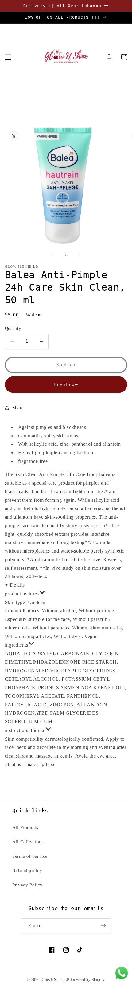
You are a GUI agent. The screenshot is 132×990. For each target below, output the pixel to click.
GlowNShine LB (56, 979)
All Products (25, 827)
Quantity (13, 328)
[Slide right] (80, 255)
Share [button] (18, 407)
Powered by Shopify (88, 979)
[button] (8, 57)
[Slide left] (52, 255)
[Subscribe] (103, 925)
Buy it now (66, 384)
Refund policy (27, 870)
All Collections (28, 841)
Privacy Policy (27, 884)
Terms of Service (30, 856)
